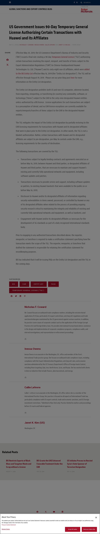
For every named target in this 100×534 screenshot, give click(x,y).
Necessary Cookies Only (89, 529)
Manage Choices (6, 529)
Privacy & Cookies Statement (9, 525)
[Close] (96, 517)
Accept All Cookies (72, 529)
